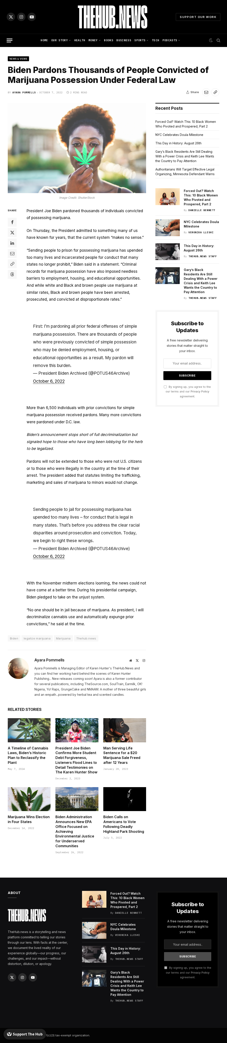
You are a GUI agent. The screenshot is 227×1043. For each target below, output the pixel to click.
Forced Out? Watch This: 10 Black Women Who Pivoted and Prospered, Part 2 (201, 197)
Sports (139, 40)
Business (123, 40)
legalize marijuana (37, 638)
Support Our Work (198, 17)
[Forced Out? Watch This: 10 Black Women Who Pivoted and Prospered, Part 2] (167, 196)
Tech (155, 40)
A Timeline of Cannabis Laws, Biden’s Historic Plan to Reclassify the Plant (28, 755)
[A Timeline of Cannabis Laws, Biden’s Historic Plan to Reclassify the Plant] (29, 730)
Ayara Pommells (24, 92)
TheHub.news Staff (202, 256)
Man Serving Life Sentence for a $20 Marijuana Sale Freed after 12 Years (121, 755)
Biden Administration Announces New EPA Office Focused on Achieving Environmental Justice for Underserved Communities (74, 831)
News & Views (18, 58)
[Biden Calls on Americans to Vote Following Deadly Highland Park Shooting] (124, 799)
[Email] (12, 253)
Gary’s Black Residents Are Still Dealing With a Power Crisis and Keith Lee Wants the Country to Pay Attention (184, 156)
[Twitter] (12, 232)
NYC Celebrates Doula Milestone (179, 135)
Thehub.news (86, 638)
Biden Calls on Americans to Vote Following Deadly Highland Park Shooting (123, 824)
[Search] (218, 40)
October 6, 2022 (49, 381)
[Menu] (9, 40)
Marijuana (63, 638)
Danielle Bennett (201, 210)
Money (93, 40)
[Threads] (12, 274)
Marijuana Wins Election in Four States (29, 819)
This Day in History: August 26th (178, 143)
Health (79, 40)
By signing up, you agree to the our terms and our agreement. (188, 391)
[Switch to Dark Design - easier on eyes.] (211, 40)
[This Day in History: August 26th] (167, 251)
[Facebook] (12, 222)
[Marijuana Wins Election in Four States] (29, 799)
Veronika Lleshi (200, 232)
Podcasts (169, 40)
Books (108, 40)
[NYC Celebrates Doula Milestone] (167, 227)
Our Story (59, 40)
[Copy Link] (215, 92)
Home (44, 40)
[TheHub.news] (113, 17)
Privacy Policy (200, 391)
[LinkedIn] (12, 243)
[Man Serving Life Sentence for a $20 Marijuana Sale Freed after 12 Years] (124, 730)
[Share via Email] (206, 92)
